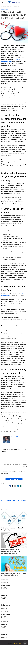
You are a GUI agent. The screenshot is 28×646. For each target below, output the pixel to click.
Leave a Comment (14, 479)
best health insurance (6, 499)
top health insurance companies (8, 502)
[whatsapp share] (20, 486)
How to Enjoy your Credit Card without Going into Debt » (15, 465)
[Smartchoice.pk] (13, 2)
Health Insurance (18, 6)
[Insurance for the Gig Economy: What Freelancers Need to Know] (14, 563)
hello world (5, 586)
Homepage (3, 6)
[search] (26, 2)
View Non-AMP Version (17, 643)
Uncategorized (5, 582)
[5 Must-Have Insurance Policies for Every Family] (14, 518)
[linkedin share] (18, 486)
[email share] (15, 486)
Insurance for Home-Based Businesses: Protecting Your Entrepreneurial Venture (10, 551)
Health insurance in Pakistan (18, 499)
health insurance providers (19, 500)
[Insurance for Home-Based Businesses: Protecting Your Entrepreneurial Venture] (14, 540)
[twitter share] (12, 486)
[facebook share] (10, 486)
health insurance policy (6, 500)
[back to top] (25, 643)
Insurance (9, 6)
